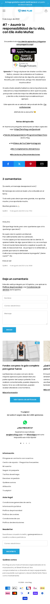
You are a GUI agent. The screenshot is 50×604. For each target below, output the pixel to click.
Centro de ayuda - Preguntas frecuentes (20, 462)
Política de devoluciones (13, 522)
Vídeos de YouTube (21, 143)
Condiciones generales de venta (17, 502)
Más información (10, 392)
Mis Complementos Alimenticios (25, 149)
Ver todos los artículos (25, 399)
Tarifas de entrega (11, 474)
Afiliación (7, 486)
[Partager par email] (41, 164)
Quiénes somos (9, 482)
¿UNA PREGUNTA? (25, 428)
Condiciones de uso (11, 518)
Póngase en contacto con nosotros (18, 458)
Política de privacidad (12, 287)
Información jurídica (12, 506)
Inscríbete (11, 551)
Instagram (36, 143)
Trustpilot (25, 412)
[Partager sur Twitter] (19, 164)
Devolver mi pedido (11, 478)
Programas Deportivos (37, 135)
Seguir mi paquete (11, 470)
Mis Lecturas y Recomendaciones (25, 154)
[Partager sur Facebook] (8, 164)
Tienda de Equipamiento (15, 135)
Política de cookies (11, 514)
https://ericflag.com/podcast (27, 129)
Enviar (9, 330)
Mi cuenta (7, 466)
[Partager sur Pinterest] (30, 164)
